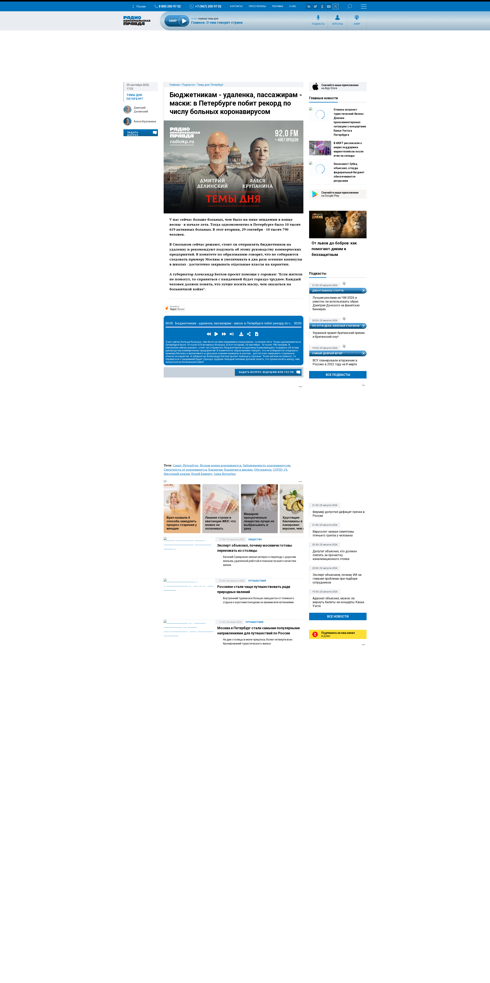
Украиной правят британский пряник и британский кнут (339, 335)
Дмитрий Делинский (141, 109)
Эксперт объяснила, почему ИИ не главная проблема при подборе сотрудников (337, 578)
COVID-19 (280, 469)
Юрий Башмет (201, 474)
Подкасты (318, 24)
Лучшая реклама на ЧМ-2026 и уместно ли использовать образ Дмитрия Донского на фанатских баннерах (336, 303)
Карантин (215, 469)
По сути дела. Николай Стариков (336, 326)
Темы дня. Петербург (210, 84)
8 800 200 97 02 (170, 6)
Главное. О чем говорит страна (217, 22)
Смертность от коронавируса (185, 469)
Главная (175, 84)
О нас (292, 6)
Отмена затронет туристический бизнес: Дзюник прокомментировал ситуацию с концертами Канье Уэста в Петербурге (350, 122)
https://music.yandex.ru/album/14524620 (184, 308)
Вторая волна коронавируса (220, 465)
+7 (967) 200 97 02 (208, 6)
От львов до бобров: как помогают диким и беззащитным (334, 249)
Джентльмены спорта (328, 290)
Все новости (338, 616)
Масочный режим (177, 474)
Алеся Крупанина (145, 121)
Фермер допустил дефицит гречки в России (339, 514)
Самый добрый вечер (327, 353)
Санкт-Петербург (185, 465)
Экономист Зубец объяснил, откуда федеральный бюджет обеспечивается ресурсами (349, 172)
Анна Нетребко (225, 474)
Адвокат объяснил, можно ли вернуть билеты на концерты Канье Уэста (338, 602)
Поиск (349, 6)
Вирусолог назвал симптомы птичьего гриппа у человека (333, 533)
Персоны (337, 24)
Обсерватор (262, 469)
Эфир (357, 24)
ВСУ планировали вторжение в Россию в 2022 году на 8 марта (335, 362)
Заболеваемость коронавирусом (266, 465)
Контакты (236, 6)
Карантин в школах (238, 469)
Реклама (277, 6)
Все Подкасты (338, 375)
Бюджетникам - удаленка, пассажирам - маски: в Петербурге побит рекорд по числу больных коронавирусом (236, 103)
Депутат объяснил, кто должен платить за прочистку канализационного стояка (335, 555)
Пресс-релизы (257, 6)
